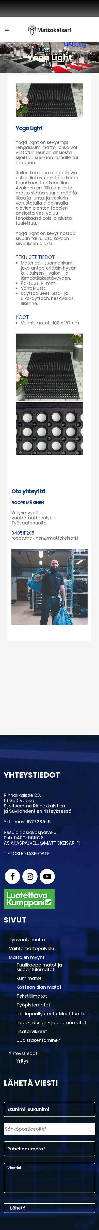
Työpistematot (33, 1005)
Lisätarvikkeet (31, 1031)
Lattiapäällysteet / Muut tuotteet (53, 1014)
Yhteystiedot (23, 1053)
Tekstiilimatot (31, 996)
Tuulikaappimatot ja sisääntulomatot (39, 967)
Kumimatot (29, 978)
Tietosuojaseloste (27, 853)
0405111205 (22, 533)
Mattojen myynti (27, 957)
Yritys (22, 1061)
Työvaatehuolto (27, 939)
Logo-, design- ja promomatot (51, 1022)
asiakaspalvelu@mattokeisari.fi (42, 843)
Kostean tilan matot (38, 987)
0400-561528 (29, 837)
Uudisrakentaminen (38, 1040)
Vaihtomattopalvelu (31, 948)
